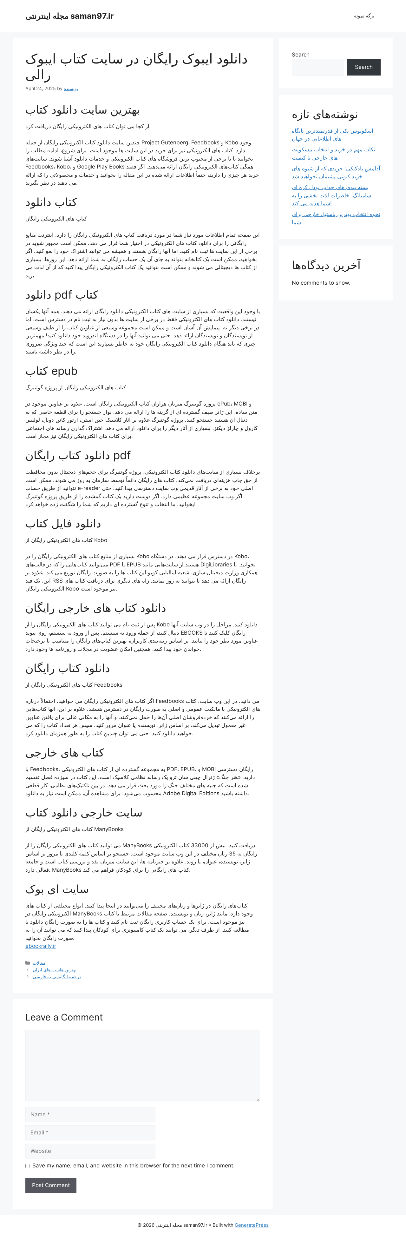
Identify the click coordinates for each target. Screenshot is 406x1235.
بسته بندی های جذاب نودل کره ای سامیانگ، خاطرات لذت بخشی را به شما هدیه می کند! (331, 195)
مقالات (39, 963)
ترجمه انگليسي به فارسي (57, 976)
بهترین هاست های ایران (54, 969)
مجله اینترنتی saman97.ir (69, 16)
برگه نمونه (364, 16)
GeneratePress (252, 1225)
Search (301, 54)
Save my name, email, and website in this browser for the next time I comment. (133, 1165)
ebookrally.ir (40, 946)
